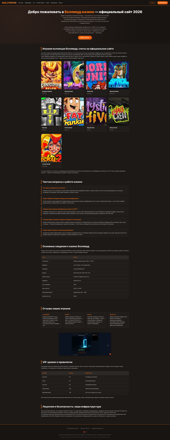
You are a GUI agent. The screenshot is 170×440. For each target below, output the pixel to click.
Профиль (152, 2)
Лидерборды (28, 2)
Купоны (60, 2)
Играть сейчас (85, 37)
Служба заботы (40, 2)
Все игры (21, 2)
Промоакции (54, 2)
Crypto (47, 2)
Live (34, 2)
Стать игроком (163, 2)
